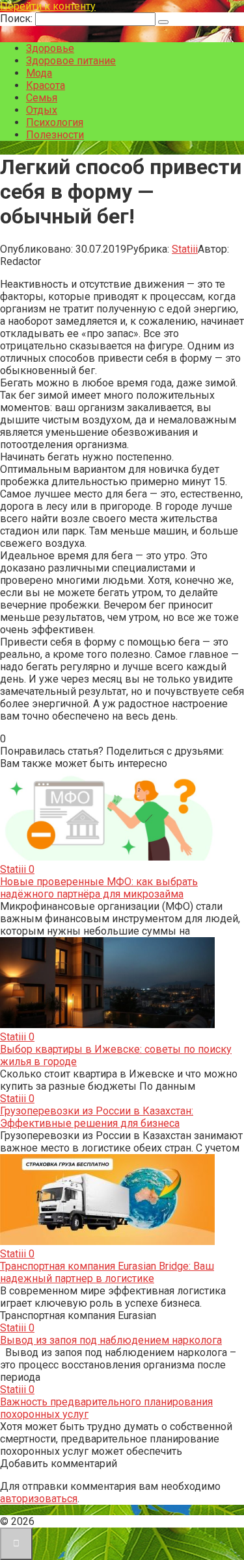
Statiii (185, 249)
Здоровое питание (71, 61)
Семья (41, 98)
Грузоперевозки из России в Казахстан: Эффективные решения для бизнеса (96, 1117)
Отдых (41, 110)
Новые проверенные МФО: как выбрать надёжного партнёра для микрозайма (99, 887)
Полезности (55, 135)
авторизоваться (38, 1498)
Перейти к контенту (48, 6)
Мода (39, 73)
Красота (45, 85)
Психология (54, 122)
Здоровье (50, 48)
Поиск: (17, 18)
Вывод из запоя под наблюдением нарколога (111, 1340)
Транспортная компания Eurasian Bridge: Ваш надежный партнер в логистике (107, 1272)
